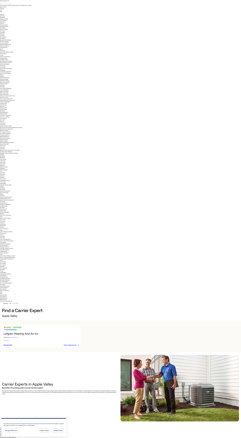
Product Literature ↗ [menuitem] (4, 245)
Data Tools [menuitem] (2, 106)
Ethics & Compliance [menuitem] (4, 290)
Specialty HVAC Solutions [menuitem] (5, 40)
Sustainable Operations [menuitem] (5, 280)
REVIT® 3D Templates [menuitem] (5, 82)
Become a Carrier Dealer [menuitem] (5, 218)
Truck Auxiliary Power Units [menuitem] (6, 98)
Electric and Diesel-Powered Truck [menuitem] (7, 95)
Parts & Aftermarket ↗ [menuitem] (5, 64)
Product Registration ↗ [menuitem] (5, 212)
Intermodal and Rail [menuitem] (4, 94)
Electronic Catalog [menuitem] (4, 79)
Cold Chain (2, 86)
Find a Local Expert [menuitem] (4, 192)
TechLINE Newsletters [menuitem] (5, 249)
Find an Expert (3, 301)
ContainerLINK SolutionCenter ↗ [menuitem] (7, 258)
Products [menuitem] (2, 14)
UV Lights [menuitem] (2, 35)
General (1, 434)
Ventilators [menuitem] (2, 34)
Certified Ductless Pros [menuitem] (5, 198)
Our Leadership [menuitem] (3, 268)
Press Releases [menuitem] (3, 296)
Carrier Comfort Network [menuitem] (5, 73)
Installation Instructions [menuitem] (5, 243)
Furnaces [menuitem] (2, 23)
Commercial (2, 52)
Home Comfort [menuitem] (3, 159)
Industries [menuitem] (2, 154)
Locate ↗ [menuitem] (2, 234)
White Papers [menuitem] (3, 225)
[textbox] (60, 392)
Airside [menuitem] (1, 55)
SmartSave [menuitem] (2, 207)
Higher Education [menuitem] (4, 166)
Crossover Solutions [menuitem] (4, 43)
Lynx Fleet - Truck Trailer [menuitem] (5, 115)
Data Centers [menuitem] (3, 163)
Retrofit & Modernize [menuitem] (4, 136)
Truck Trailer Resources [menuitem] (5, 239)
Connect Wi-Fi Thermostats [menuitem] (6, 68)
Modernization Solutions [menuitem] (5, 138)
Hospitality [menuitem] (2, 168)
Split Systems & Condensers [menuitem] (6, 61)
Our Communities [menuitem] (4, 281)
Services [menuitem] (2, 121)
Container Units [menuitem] (3, 103)
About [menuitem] (1, 260)
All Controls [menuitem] (2, 65)
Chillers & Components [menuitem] (5, 56)
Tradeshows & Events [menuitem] (5, 180)
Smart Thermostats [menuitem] (4, 41)
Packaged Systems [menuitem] (4, 26)
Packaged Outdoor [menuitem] (4, 59)
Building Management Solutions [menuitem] (7, 142)
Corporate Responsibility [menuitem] (5, 274)
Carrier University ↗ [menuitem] (4, 228)
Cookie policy (31, 425)
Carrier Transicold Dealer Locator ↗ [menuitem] (8, 255)
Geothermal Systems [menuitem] (4, 46)
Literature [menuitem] (2, 222)
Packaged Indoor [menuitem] (3, 58)
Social (1, 435)
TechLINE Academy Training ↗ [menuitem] (7, 248)
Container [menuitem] (2, 177)
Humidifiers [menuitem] (2, 32)
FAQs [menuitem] (1, 216)
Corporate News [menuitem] (3, 295)
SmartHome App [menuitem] (3, 206)
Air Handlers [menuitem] (3, 28)
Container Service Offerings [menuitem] (6, 151)
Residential (2, 17)
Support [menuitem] (2, 186)
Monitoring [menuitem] (2, 110)
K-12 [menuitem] (1, 171)
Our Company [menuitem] (3, 265)
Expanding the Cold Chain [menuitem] (5, 185)
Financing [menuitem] (2, 195)
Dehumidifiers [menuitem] (3, 37)
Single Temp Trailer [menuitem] (4, 91)
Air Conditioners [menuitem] (3, 20)
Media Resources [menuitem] (3, 298)
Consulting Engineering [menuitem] (5, 133)
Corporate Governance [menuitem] (5, 286)
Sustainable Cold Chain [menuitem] (5, 278)
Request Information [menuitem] (4, 144)
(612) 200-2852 (8, 345)
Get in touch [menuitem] (2, 145)
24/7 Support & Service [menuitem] (5, 132)
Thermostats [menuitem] (3, 67)
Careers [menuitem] (1, 271)
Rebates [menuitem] (2, 194)
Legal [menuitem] (1, 230)
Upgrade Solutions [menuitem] (4, 139)
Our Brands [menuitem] (2, 269)
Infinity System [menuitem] (3, 203)
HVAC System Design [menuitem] (4, 77)
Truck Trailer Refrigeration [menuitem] (6, 88)
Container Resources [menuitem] (4, 246)
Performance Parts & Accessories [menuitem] (7, 100)
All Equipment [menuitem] (3, 53)
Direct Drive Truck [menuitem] (4, 97)
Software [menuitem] (2, 76)
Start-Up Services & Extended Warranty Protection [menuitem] (11, 127)
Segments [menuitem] (2, 176)
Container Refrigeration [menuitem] (5, 101)
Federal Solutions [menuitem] (4, 169)
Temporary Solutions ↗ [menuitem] (5, 135)
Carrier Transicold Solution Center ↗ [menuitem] (8, 257)
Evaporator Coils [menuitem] (3, 47)
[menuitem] (2, 15)
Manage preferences (11, 430)
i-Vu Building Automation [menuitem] (5, 71)
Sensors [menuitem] (2, 74)
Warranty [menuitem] (2, 213)
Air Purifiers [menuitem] (2, 31)
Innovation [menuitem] (2, 266)
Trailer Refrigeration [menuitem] (4, 89)
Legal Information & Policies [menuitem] (6, 231)
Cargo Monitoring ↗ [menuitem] (4, 112)
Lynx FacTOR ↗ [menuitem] (3, 118)
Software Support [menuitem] (4, 83)
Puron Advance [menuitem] (3, 209)
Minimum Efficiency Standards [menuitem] (7, 200)
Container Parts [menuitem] (3, 107)
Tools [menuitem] (1, 254)
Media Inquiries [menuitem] (3, 299)
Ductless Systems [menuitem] (4, 25)
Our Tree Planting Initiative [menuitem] (6, 283)
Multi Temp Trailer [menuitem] (4, 92)
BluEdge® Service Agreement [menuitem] (6, 129)
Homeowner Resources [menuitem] (5, 191)
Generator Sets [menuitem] (3, 104)
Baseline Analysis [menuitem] (4, 141)
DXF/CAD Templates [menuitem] (4, 80)
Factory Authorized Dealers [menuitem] (6, 197)
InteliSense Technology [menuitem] (5, 204)
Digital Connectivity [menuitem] (4, 130)
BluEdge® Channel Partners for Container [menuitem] (9, 153)
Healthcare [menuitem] (2, 165)
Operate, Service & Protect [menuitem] (6, 126)
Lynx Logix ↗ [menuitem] (3, 120)
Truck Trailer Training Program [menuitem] (7, 240)
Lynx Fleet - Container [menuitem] (5, 117)
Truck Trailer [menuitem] (3, 179)
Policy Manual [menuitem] (3, 289)
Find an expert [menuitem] (3, 233)
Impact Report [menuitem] (3, 275)
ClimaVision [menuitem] (2, 70)
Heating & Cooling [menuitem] (4, 19)
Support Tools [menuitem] (3, 210)
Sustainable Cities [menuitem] (4, 277)
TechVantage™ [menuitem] (3, 272)
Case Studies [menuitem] (3, 224)
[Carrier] (120, 9)
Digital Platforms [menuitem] (3, 114)
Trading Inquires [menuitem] (3, 251)
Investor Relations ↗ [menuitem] (4, 287)
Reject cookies (44, 430)
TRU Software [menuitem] (3, 242)
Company (2, 432)
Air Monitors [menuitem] (2, 38)
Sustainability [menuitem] (3, 183)
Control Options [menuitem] (3, 109)
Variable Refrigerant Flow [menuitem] (5, 44)
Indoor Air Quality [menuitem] (4, 29)
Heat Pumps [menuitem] (2, 22)
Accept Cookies (58, 430)
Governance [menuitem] (2, 284)
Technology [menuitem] (2, 201)
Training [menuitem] (2, 227)
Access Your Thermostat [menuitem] (5, 215)
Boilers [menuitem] (1, 49)
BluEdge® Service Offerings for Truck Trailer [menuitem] (9, 150)
